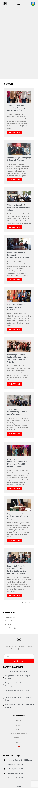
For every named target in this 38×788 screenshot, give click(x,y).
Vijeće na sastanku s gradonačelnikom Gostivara (16, 307)
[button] (19, 4)
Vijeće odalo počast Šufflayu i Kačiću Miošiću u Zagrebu (17, 411)
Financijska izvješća (19, 733)
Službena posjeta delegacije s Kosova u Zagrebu (19, 158)
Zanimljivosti (9, 628)
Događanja (8, 617)
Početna (19, 721)
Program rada (19, 738)
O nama (19, 725)
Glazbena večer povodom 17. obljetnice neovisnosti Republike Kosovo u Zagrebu (17, 463)
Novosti (7, 621)
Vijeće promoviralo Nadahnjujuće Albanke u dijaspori (17, 516)
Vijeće (7, 624)
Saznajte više (14, 132)
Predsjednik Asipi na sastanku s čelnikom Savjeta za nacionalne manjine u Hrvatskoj (16, 570)
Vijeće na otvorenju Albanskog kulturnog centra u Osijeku (16, 107)
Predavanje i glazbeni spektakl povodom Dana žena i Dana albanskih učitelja (17, 358)
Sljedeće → (28, 603)
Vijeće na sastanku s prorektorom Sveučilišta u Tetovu (18, 207)
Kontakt (19, 742)
